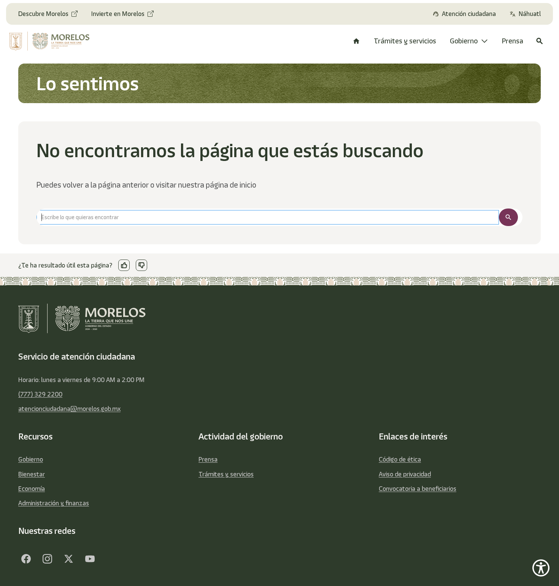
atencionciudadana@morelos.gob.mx (69, 408)
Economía (31, 488)
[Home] (54, 41)
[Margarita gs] (68, 558)
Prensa (208, 459)
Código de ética (400, 459)
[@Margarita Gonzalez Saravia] (89, 558)
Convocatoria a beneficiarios (417, 488)
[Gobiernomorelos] (47, 558)
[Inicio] (356, 41)
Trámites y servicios (226, 474)
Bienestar (31, 474)
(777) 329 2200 (40, 394)
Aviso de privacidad (405, 474)
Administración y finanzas (53, 503)
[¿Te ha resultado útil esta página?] (124, 265)
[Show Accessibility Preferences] (540, 567)
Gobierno (30, 459)
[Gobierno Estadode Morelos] (25, 558)
